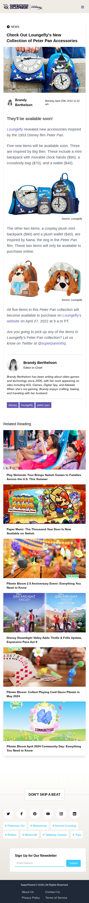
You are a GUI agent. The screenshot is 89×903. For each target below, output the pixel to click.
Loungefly (15, 129)
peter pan (43, 405)
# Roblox (11, 834)
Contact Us (52, 892)
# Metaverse (38, 825)
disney (12, 405)
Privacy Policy (31, 897)
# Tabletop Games (55, 834)
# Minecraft (29, 834)
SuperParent (28, 884)
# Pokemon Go (15, 825)
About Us (28, 892)
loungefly (27, 405)
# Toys (77, 834)
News (15, 26)
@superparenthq (52, 343)
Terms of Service (56, 897)
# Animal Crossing (64, 825)
